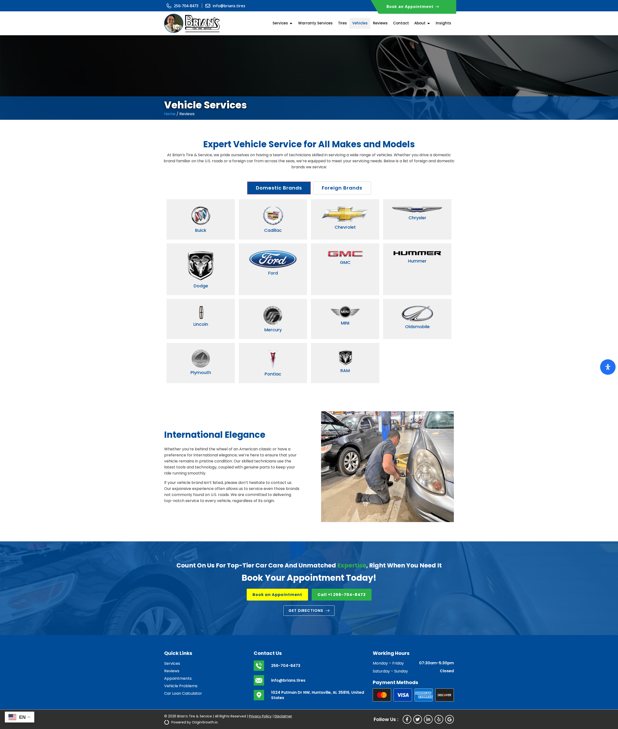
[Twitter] (417, 719)
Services (172, 663)
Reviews (171, 671)
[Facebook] (407, 719)
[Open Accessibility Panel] (608, 367)
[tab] (279, 188)
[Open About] (428, 23)
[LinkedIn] (428, 719)
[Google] (449, 719)
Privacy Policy (260, 716)
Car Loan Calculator (183, 693)
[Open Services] (291, 23)
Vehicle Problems (180, 686)
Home (170, 114)
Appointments (178, 678)
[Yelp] (439, 719)
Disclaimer (283, 716)
